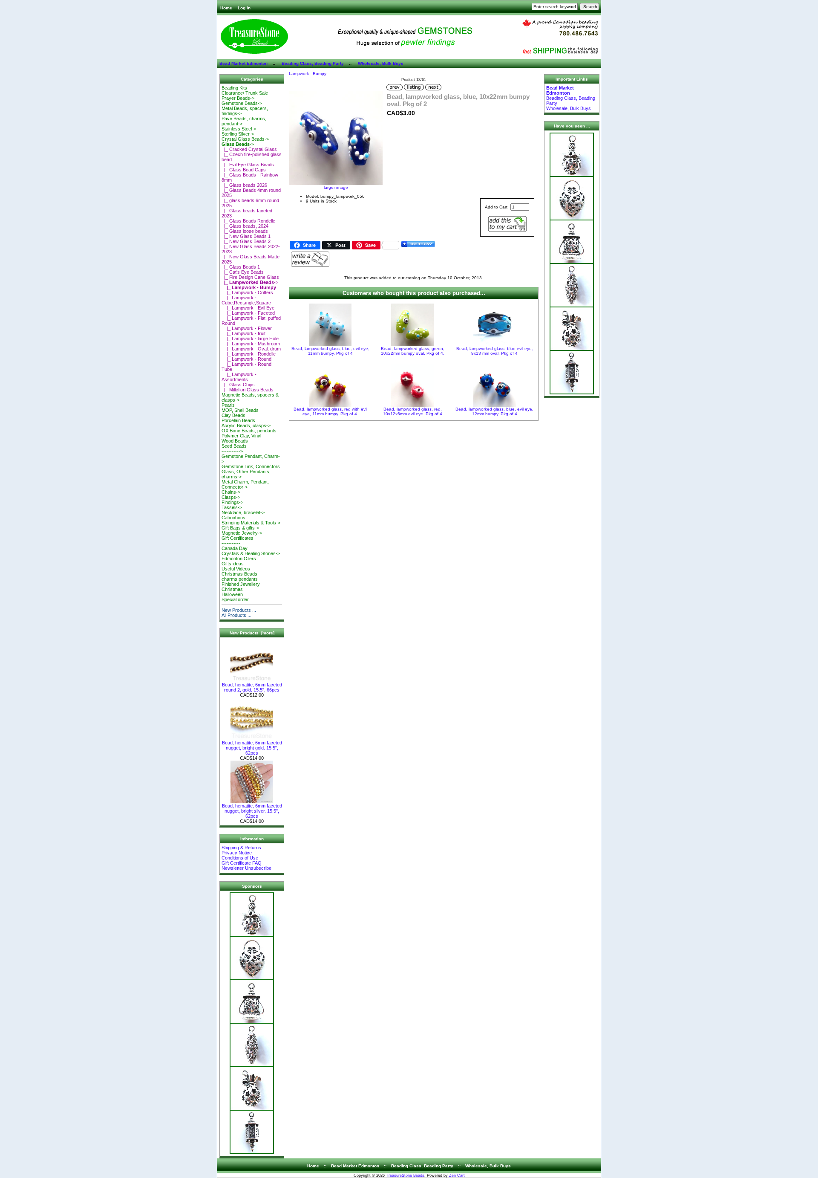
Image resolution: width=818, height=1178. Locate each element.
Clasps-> (231, 497)
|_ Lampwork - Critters (247, 292)
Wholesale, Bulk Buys (380, 63)
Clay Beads (233, 415)
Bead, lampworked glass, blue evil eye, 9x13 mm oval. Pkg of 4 (494, 351)
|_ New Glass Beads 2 (246, 241)
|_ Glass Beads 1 (241, 266)
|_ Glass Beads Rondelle (248, 220)
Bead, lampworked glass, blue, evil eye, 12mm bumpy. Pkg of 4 (494, 411)
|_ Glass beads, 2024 (245, 226)
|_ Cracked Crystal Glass (249, 149)
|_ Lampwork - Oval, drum (251, 348)
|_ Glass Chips (238, 384)
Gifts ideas (233, 563)
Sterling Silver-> (238, 133)
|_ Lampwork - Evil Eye (248, 307)
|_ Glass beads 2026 (244, 185)
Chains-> (231, 492)
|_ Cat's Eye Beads (243, 272)
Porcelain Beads (238, 420)
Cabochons (233, 517)
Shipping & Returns (241, 847)
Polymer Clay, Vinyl (241, 435)
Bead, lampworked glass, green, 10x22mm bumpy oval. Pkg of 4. (412, 351)
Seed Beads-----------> (234, 448)
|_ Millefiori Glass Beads (248, 389)
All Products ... (236, 615)
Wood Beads (235, 440)
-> (238, 144)
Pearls (228, 405)
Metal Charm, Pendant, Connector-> (245, 484)
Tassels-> (232, 507)
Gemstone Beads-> (242, 103)
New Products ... (239, 610)
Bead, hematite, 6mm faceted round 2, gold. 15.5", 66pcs (252, 687)
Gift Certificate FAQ (242, 862)
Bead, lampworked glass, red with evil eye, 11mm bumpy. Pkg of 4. (330, 411)
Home (226, 8)
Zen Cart (457, 1175)
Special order (235, 599)
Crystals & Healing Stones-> (251, 553)
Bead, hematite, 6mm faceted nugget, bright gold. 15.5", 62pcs (252, 747)
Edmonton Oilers (239, 558)
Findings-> (232, 502)
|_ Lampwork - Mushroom (251, 343)
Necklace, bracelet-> (243, 512)
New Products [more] (252, 633)
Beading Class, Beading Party (313, 63)
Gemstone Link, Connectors (251, 466)
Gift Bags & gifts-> (240, 527)
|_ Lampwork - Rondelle (249, 353)
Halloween (232, 594)
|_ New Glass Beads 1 (246, 236)
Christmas (232, 589)
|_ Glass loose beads (245, 231)
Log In (244, 8)
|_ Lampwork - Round (246, 359)
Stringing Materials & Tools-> (251, 522)
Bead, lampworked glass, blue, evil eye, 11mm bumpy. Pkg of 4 (330, 351)
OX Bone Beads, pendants (249, 430)
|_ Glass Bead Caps (244, 169)
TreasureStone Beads (405, 1175)
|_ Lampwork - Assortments (239, 377)
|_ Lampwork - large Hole (250, 338)
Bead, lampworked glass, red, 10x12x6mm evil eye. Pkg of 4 (412, 411)
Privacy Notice (237, 852)
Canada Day (235, 548)
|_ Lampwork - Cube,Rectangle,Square (246, 300)
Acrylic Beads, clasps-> (246, 425)
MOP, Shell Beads (240, 410)
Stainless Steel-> (239, 128)
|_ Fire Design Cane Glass (250, 277)
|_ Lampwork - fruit (243, 333)
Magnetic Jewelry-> (242, 532)
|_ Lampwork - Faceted (248, 312)
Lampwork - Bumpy (307, 73)
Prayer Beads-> (238, 98)
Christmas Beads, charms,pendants (240, 576)
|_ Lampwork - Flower (247, 328)
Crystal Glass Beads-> (245, 139)
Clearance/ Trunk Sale (245, 93)
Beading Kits (234, 87)
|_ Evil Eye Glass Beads (248, 164)
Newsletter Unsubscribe (246, 868)
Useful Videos (236, 568)
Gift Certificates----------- (237, 540)
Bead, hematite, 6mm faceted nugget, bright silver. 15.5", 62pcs (252, 811)
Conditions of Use (240, 857)
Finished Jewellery (241, 584)
